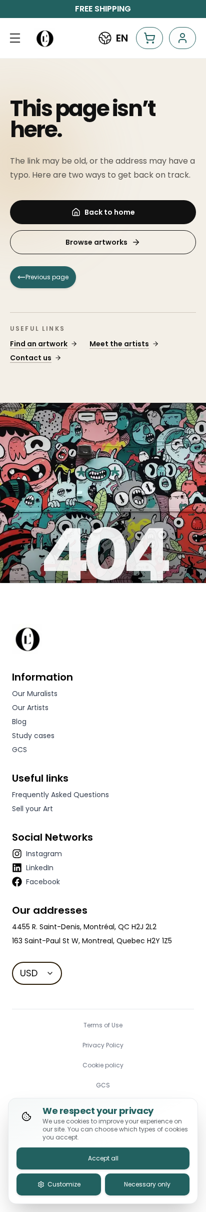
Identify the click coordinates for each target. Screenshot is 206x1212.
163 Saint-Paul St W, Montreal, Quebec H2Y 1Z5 (92, 941)
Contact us (31, 358)
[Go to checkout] (149, 38)
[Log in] (182, 38)
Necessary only (147, 1184)
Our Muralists (35, 694)
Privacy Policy (103, 1045)
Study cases (33, 736)
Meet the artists (119, 344)
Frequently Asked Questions (60, 795)
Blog (19, 722)
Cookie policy (103, 1065)
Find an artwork (39, 344)
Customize (64, 1184)
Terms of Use (103, 1025)
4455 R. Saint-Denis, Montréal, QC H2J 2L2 (84, 927)
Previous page (47, 277)
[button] (15, 38)
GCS (19, 750)
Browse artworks (97, 242)
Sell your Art (32, 809)
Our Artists (30, 708)
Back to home (109, 212)
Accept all (103, 1158)
